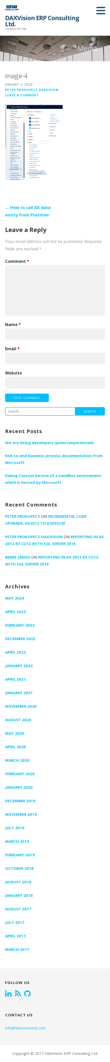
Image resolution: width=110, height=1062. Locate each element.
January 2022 (19, 665)
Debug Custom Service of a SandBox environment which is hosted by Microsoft (53, 479)
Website (13, 373)
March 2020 (17, 760)
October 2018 (19, 868)
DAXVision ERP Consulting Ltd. (42, 21)
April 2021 (15, 679)
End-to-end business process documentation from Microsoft (54, 459)
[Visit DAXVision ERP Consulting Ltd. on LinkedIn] (8, 994)
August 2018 (18, 881)
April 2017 (15, 935)
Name (13, 324)
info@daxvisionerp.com (25, 1027)
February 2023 (20, 625)
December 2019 (20, 800)
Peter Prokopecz (22, 516)
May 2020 (14, 733)
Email (12, 349)
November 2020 (21, 706)
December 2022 (20, 638)
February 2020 (20, 773)
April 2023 (15, 611)
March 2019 (17, 841)
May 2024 (14, 598)
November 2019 (21, 814)
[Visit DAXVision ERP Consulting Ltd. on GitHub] (27, 994)
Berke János (17, 557)
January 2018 (19, 895)
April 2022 (15, 652)
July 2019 (14, 827)
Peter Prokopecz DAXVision (32, 90)
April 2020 (15, 746)
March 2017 (17, 949)
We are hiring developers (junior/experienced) (49, 442)
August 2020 (18, 719)
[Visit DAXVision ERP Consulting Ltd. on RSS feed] (18, 994)
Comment (17, 261)
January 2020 (19, 787)
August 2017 (18, 908)
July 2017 (14, 922)
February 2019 (20, 854)
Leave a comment (22, 95)
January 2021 (19, 692)
